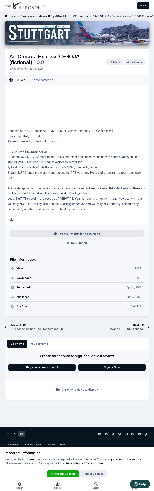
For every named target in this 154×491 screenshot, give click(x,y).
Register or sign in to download (79, 233)
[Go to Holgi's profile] (11, 80)
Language (13, 444)
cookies (31, 459)
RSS (64, 444)
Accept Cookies (64, 473)
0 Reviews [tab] (17, 343)
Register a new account (42, 367)
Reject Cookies (94, 473)
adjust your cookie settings (124, 459)
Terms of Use (94, 463)
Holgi (22, 79)
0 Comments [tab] (39, 343)
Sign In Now (112, 367)
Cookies (50, 444)
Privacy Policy (33, 444)
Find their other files (42, 79)
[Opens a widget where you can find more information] (140, 484)
